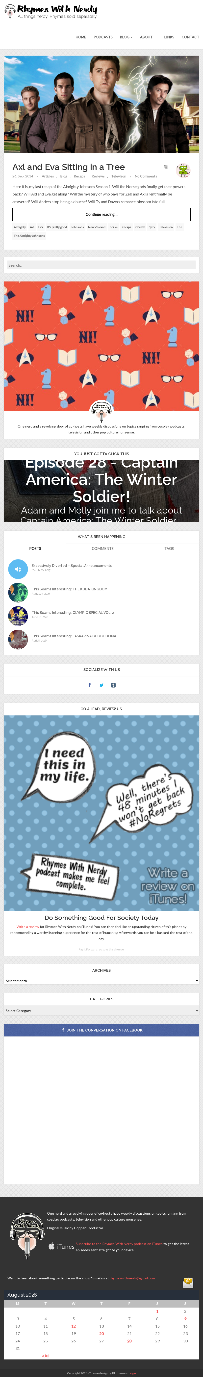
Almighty (20, 227)
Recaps (79, 176)
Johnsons (77, 227)
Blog (125, 37)
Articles (48, 176)
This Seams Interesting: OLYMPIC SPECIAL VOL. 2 (73, 613)
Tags (169, 548)
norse (114, 227)
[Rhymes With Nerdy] (52, 12)
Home (81, 37)
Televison (118, 176)
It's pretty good (57, 227)
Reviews (98, 176)
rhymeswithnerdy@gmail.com (132, 1278)
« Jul (45, 1355)
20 (101, 1333)
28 (129, 1340)
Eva (40, 227)
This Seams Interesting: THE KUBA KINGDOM (69, 589)
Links (169, 37)
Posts (35, 548)
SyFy (152, 227)
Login (132, 1373)
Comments (103, 548)
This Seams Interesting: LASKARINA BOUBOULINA (74, 636)
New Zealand (96, 227)
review (140, 227)
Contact (190, 37)
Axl (32, 227)
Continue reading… (102, 214)
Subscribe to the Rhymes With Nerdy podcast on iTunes (119, 1244)
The (179, 227)
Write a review (28, 927)
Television (166, 227)
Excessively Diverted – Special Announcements (72, 566)
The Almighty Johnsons (29, 235)
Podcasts (103, 37)
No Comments (146, 176)
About (146, 37)
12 (73, 1326)
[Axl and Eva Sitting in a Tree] (101, 104)
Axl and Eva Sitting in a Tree (68, 167)
